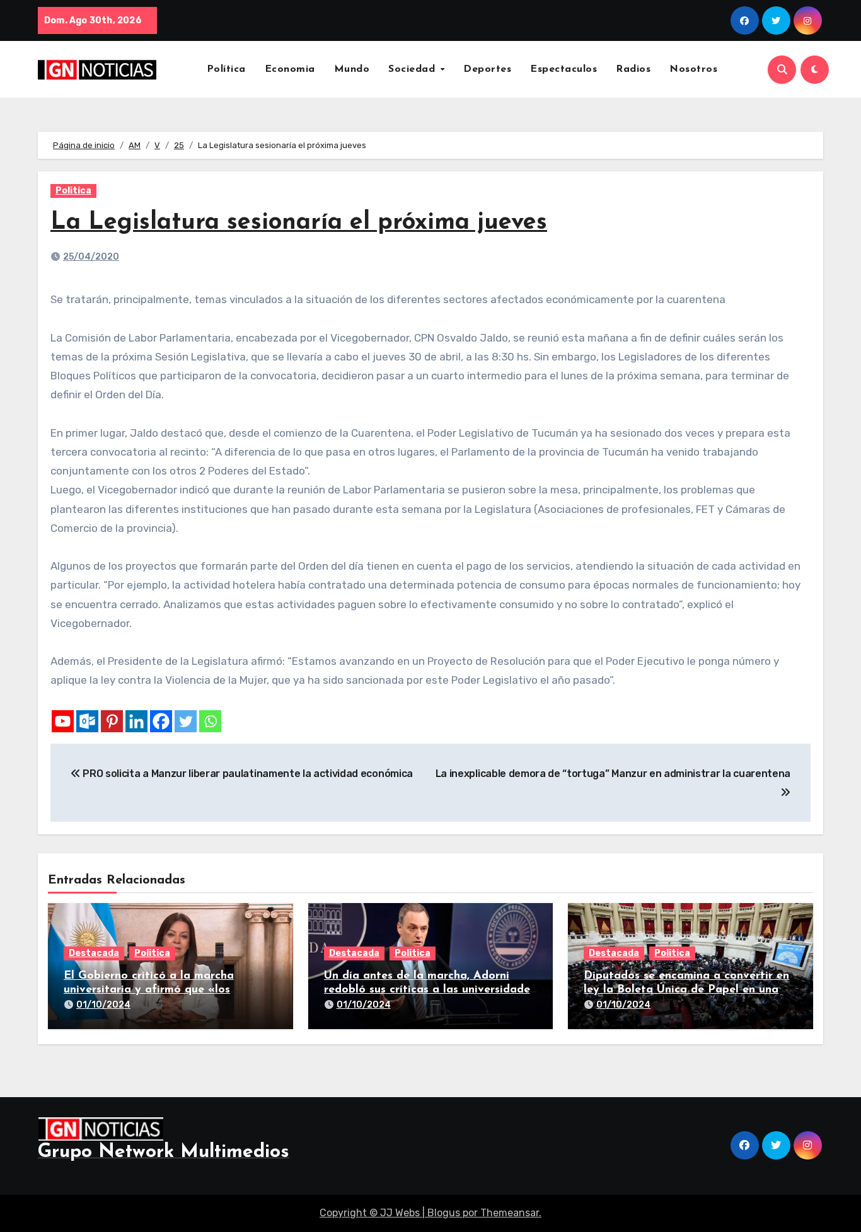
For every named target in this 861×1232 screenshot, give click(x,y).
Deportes (487, 69)
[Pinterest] (112, 721)
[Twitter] (186, 721)
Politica (73, 190)
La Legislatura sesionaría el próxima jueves (298, 222)
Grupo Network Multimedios (163, 1152)
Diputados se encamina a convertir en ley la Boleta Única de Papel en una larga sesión (686, 989)
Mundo (352, 69)
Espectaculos (563, 69)
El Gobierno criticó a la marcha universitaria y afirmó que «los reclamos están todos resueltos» (151, 989)
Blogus (443, 1213)
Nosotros (693, 69)
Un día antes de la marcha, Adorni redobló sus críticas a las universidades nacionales (429, 989)
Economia (290, 69)
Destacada (94, 953)
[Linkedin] (136, 721)
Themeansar (509, 1213)
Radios (633, 69)
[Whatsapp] (210, 721)
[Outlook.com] (87, 721)
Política (226, 69)
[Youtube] (63, 721)
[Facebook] (161, 721)
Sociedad (413, 69)
